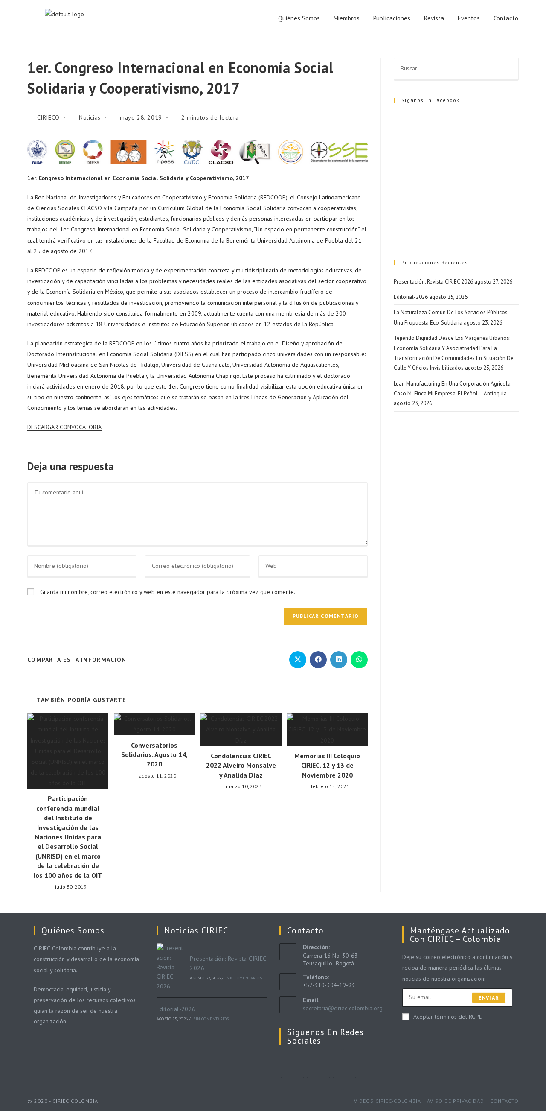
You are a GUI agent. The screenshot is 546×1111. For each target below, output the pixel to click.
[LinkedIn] (344, 1066)
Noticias (90, 117)
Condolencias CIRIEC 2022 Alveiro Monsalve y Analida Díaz (241, 765)
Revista (434, 18)
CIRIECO (48, 117)
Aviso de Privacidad (455, 1101)
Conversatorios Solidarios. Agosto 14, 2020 (154, 755)
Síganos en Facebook (430, 100)
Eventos (469, 18)
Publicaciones (391, 18)
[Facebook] (318, 1066)
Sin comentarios (244, 978)
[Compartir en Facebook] (318, 659)
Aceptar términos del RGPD (448, 1016)
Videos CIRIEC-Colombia (387, 1101)
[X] (292, 1066)
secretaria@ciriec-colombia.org (343, 1008)
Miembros (347, 18)
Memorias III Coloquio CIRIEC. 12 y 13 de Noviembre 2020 (327, 765)
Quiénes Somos (299, 18)
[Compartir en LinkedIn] (338, 659)
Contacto (506, 18)
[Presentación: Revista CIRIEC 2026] (171, 967)
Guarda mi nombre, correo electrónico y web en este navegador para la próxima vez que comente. (167, 592)
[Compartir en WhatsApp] (359, 659)
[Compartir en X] (297, 659)
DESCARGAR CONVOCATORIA (64, 427)
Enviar (489, 997)
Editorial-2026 (411, 297)
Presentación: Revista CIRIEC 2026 (433, 281)
